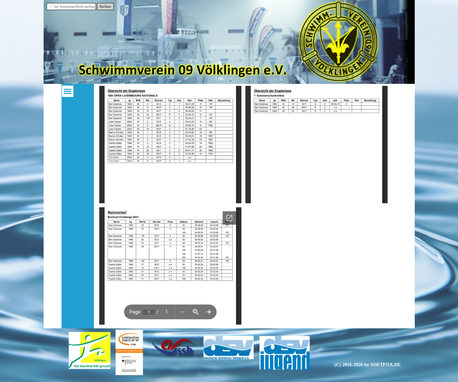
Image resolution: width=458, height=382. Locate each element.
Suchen (105, 6)
